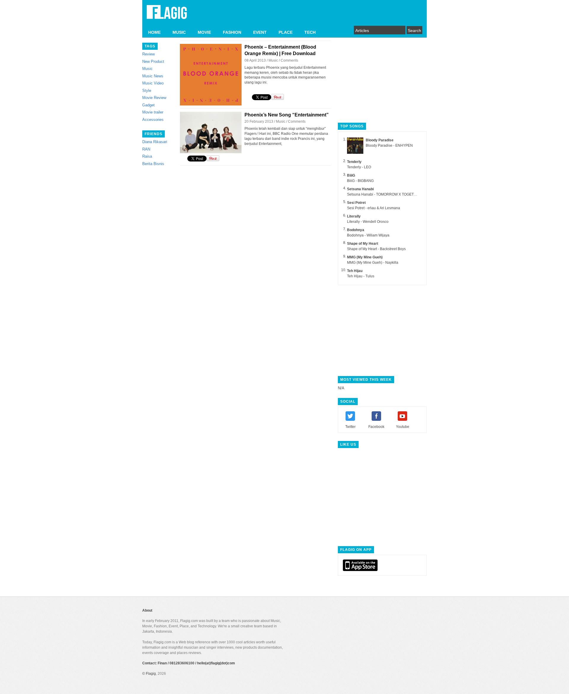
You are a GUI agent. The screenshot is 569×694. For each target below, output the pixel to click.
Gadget (148, 105)
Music (147, 68)
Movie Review (154, 97)
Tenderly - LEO (359, 167)
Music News (152, 76)
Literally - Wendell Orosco (368, 222)
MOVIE (204, 32)
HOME (154, 32)
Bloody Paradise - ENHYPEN (389, 145)
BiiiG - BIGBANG (360, 181)
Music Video (153, 83)
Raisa (147, 156)
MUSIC (179, 32)
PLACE (286, 32)
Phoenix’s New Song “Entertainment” (286, 114)
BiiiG (351, 175)
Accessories (153, 119)
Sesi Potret (356, 203)
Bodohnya (355, 230)
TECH (310, 32)
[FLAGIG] (167, 15)
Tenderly (354, 162)
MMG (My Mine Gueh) (365, 257)
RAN (146, 149)
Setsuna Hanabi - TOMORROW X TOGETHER (384, 194)
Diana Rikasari (154, 142)
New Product (153, 61)
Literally (354, 216)
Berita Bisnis (153, 163)
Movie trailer (152, 112)
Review (148, 54)
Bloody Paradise (380, 140)
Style (146, 90)
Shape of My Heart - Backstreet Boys (376, 249)
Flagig (151, 673)
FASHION (232, 32)
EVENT (260, 32)
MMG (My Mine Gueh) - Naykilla (372, 262)
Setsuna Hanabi (360, 189)
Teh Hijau (354, 271)
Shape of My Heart (362, 244)
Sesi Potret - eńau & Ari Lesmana (373, 208)
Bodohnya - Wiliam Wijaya (368, 235)
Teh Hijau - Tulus (360, 276)
